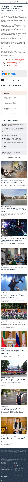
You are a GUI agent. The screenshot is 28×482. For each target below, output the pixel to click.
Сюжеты (6, 93)
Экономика (3, 178)
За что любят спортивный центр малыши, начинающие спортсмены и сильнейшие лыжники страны (14, 382)
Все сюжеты (14, 113)
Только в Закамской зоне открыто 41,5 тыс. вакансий (13, 269)
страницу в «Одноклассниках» (11, 62)
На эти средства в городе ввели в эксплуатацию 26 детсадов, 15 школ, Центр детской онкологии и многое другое (13, 211)
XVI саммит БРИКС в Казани (10, 98)
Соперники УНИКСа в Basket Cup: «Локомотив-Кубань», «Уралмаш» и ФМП (11, 139)
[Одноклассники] (6, 74)
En (17, 465)
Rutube (10, 65)
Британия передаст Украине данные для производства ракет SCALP (13, 147)
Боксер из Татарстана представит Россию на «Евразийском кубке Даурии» (13, 134)
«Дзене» (16, 65)
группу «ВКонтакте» (9, 61)
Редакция (3, 466)
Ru (15, 465)
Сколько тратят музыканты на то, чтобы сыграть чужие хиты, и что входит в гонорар (14, 241)
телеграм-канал (19, 59)
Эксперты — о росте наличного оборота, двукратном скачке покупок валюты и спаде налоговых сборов (13, 183)
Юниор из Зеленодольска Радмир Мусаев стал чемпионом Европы (12, 353)
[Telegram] (12, 74)
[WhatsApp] (9, 74)
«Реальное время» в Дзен (13, 80)
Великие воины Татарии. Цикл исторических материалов (11, 103)
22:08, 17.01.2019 (4, 13)
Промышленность (5, 377)
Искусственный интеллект (10, 109)
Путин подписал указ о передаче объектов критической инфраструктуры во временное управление (13, 130)
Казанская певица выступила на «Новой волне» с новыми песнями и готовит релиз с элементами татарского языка (13, 297)
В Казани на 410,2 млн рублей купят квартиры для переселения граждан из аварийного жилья (12, 152)
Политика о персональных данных (7, 472)
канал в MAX (18, 61)
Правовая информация (6, 469)
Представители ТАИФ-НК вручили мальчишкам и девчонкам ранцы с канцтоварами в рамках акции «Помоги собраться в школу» (13, 325)
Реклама (3, 467)
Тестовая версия (5, 478)
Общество (3, 206)
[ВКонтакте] (3, 74)
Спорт (2, 348)
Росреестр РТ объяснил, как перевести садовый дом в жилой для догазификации (12, 143)
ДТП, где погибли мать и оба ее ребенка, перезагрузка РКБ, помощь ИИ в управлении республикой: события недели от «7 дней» (12, 411)
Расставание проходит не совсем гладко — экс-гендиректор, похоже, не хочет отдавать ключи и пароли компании (13, 440)
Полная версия (4, 476)
